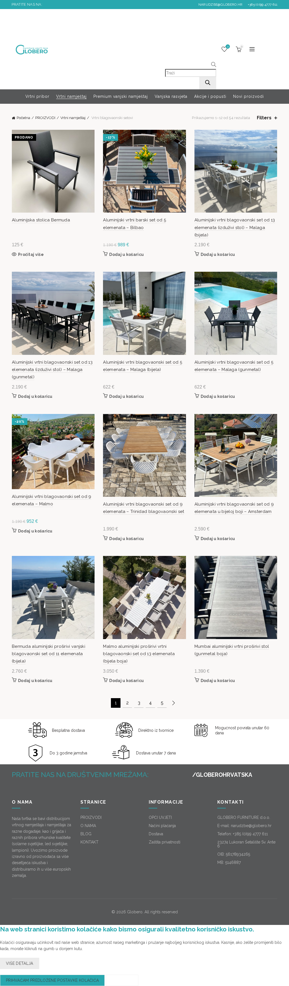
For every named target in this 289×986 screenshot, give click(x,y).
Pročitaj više (31, 254)
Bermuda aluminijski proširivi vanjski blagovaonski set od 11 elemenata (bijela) (48, 654)
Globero (135, 912)
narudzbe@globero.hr (220, 5)
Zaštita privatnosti (164, 842)
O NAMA (88, 825)
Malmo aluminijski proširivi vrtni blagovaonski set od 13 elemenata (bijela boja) (139, 654)
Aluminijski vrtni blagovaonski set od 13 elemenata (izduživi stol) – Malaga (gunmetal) (52, 370)
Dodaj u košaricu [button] (126, 254)
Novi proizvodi (248, 96)
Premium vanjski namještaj (120, 96)
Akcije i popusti (210, 96)
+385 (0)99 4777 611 (262, 5)
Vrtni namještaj (71, 96)
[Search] (207, 83)
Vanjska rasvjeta (171, 96)
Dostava (156, 834)
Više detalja (19, 963)
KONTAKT (89, 842)
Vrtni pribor (37, 96)
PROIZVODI (45, 118)
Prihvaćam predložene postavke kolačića (52, 980)
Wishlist (228, 46)
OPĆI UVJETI (160, 817)
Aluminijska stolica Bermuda (41, 220)
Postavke (122, 980)
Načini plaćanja (162, 825)
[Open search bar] (213, 65)
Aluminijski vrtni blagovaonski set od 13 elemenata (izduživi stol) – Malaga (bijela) (234, 227)
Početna (23, 118)
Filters (264, 117)
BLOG (85, 834)
